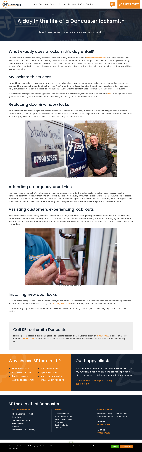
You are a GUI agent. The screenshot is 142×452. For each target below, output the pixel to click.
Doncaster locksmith (95, 57)
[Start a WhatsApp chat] (112, 6)
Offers (53, 4)
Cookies (15, 426)
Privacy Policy (18, 423)
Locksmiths (17, 430)
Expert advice (54, 32)
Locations (16, 417)
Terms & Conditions (21, 420)
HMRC (109, 93)
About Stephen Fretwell (22, 414)
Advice (62, 4)
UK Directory (29, 430)
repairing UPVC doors (61, 303)
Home (34, 4)
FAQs (81, 4)
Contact (90, 4)
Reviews (72, 4)
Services (43, 4)
